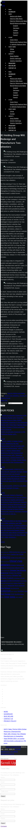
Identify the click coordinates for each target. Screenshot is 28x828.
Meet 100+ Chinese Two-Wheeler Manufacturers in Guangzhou (15, 735)
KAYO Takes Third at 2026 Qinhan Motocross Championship (15, 730)
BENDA (9, 554)
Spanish (15, 33)
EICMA (9, 581)
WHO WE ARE (12, 66)
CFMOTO (5, 557)
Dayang (4, 580)
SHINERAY (21, 591)
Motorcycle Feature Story (18, 42)
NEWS (6, 711)
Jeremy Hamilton (16, 61)
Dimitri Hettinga (15, 58)
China (12, 49)
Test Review (5, 594)
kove (19, 583)
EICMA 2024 (23, 581)
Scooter (15, 591)
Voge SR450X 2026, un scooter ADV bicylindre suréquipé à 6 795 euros (15, 740)
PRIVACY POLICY (10, 721)
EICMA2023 (16, 581)
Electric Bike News (16, 18)
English (15, 26)
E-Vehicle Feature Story (18, 44)
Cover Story (14, 40)
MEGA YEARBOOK (20, 586)
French (15, 35)
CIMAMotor (17, 578)
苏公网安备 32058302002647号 (9, 752)
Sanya (12, 591)
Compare (4, 826)
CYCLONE (22, 578)
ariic (2, 554)
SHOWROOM (12, 12)
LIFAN (5, 585)
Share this (4, 400)
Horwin (22, 396)
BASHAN (4, 554)
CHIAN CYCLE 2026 (16, 558)
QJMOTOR (5, 591)
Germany (16, 28)
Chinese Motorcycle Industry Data (12, 568)
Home (10, 9)
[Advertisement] (14, 618)
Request (3, 796)
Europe (12, 51)
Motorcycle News (16, 16)
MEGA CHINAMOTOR (13, 747)
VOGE (6, 596)
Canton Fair (15, 554)
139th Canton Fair (14, 552)
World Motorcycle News (18, 23)
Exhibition (15, 583)
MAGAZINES (12, 63)
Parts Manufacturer (14, 588)
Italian (15, 30)
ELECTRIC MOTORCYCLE (7, 583)
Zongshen (20, 597)
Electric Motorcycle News (18, 21)
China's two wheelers (12, 396)
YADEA (12, 596)
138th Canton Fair (4, 552)
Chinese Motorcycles (5, 570)
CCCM (21, 554)
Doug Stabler (14, 56)
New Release (5, 588)
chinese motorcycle (17, 565)
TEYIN (12, 594)
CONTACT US (12, 68)
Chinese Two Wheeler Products (11, 576)
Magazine (11, 585)
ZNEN (17, 597)
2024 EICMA (23, 552)
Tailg (25, 591)
